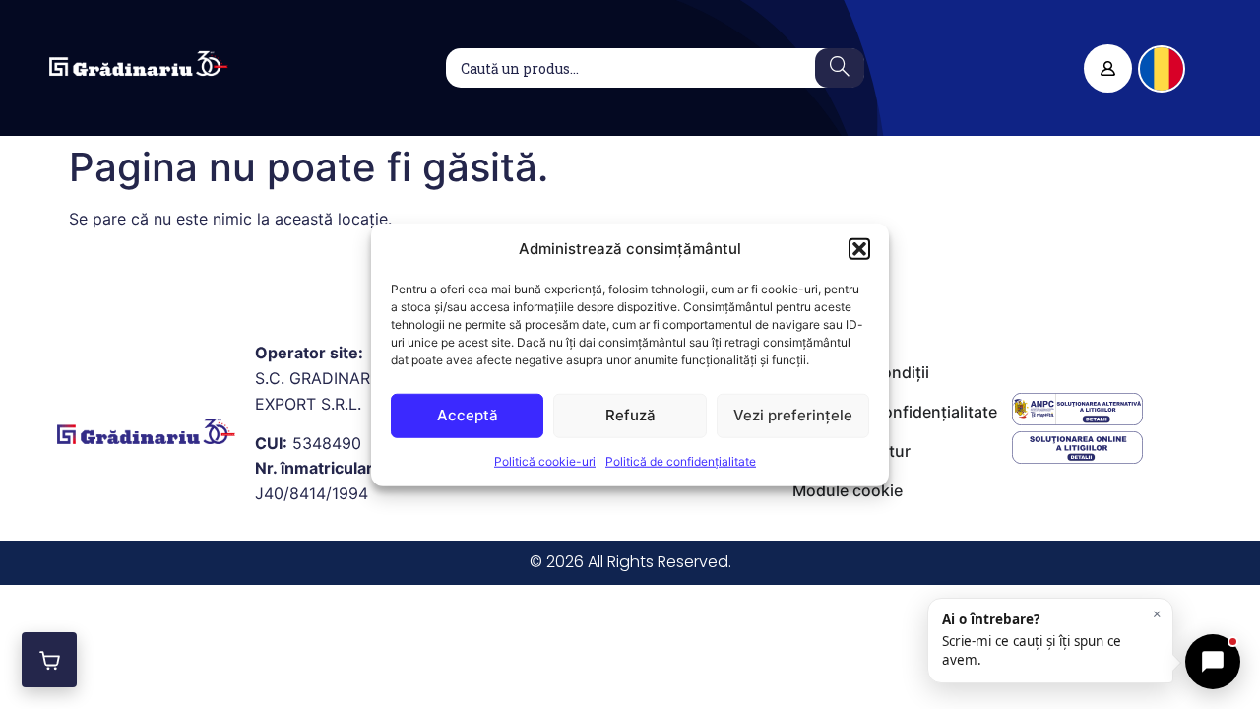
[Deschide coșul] (49, 659)
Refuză (630, 415)
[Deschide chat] (1212, 661)
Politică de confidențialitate (680, 460)
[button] (859, 249)
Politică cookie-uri (545, 460)
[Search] (839, 68)
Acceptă (467, 415)
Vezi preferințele (792, 415)
